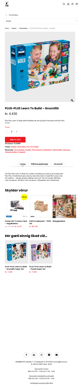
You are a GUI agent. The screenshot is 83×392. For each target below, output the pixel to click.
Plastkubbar (23, 28)
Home (7, 28)
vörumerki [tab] (58, 164)
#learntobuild (37, 150)
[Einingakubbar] (64, 206)
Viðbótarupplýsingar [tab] (39, 164)
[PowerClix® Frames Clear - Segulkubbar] (16, 206)
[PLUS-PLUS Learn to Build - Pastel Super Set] (41, 252)
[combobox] (41, 21)
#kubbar (28, 150)
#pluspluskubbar (11, 152)
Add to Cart (15, 139)
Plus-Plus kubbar (32, 147)
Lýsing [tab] (22, 164)
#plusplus (66, 150)
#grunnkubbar (19, 150)
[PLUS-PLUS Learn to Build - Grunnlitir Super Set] (16, 252)
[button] (77, 4)
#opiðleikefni (47, 150)
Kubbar (14, 28)
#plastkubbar (57, 150)
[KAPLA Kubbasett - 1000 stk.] (41, 206)
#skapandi (21, 152)
